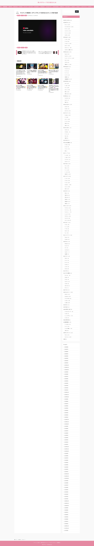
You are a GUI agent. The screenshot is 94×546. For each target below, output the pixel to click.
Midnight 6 (68, 66)
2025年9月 (66, 371)
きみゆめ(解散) (68, 142)
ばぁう (67, 45)
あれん (67, 258)
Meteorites (68, 51)
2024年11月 (66, 394)
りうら (67, 121)
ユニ (66, 232)
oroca (67, 245)
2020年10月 (66, 505)
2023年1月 (66, 444)
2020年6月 (66, 514)
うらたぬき (68, 324)
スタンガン (67, 159)
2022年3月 (66, 467)
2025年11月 (66, 367)
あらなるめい (68, 104)
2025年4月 (66, 383)
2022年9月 (66, 453)
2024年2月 (66, 414)
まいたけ (67, 218)
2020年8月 (66, 510)
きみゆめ (67, 140)
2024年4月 (66, 410)
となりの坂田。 (68, 328)
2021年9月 (66, 480)
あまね (67, 277)
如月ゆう (67, 174)
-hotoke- (67, 115)
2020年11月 (66, 503)
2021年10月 (66, 478)
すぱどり (67, 190)
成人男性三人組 (68, 309)
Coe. (67, 165)
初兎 (67, 123)
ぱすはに (67, 241)
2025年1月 (66, 390)
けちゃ (67, 28)
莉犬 (67, 188)
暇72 (67, 91)
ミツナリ (67, 74)
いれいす (67, 112)
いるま (67, 85)
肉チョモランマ (69, 332)
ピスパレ (67, 256)
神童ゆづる (67, 201)
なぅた (67, 262)
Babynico (67, 243)
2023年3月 (66, 439)
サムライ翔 (68, 298)
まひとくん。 (68, 47)
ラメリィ (67, 148)
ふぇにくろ (67, 214)
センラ (67, 326)
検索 (77, 11)
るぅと (67, 186)
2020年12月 (66, 501)
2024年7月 (66, 403)
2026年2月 (66, 360)
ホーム (35, 542)
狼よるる (67, 197)
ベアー (66, 72)
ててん (67, 133)
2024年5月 (66, 408)
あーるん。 (67, 275)
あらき (67, 106)
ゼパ (66, 247)
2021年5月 (66, 489)
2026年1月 (66, 362)
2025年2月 (66, 387)
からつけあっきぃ (69, 26)
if (66, 117)
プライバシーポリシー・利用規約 (54, 542)
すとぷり (68, 176)
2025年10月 (66, 369)
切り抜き (67, 307)
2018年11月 (66, 525)
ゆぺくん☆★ (68, 220)
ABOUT (39, 542)
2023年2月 (66, 442)
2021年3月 (66, 494)
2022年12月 (66, 446)
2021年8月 (66, 482)
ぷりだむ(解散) (68, 273)
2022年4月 (66, 464)
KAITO (67, 294)
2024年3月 (66, 412)
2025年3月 (66, 385)
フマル (67, 228)
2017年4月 (66, 530)
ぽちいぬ (67, 285)
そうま (67, 41)
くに (67, 169)
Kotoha (67, 239)
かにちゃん (68, 207)
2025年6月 (66, 378)
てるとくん (68, 43)
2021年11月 (66, 476)
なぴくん (67, 281)
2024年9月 (66, 399)
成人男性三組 (67, 319)
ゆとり (67, 100)
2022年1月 (66, 471)
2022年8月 (66, 455)
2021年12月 (66, 473)
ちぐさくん (68, 30)
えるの (67, 313)
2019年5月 (66, 523)
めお (66, 136)
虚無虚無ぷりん (68, 79)
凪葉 (66, 138)
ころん (67, 178)
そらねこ (67, 144)
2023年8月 (66, 428)
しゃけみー (67, 155)
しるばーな (67, 157)
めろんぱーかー (69, 292)
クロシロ (67, 68)
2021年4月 (66, 491)
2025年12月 (66, 365)
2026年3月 (66, 358)
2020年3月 (66, 516)
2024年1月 (66, 417)
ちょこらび (68, 205)
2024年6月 (66, 405)
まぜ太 (25, 15)
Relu (67, 167)
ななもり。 (68, 184)
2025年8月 (66, 374)
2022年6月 (66, 460)
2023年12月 (66, 419)
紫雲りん (67, 203)
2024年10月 (66, 396)
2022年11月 (66, 448)
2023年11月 (66, 421)
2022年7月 (66, 458)
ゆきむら (67, 304)
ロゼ (67, 60)
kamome (67, 296)
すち (67, 87)
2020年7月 (66, 512)
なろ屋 (67, 302)
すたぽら (67, 163)
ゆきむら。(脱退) (68, 49)
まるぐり (67, 161)
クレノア (67, 153)
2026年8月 (66, 347)
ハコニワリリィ (68, 235)
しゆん (67, 39)
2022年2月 (66, 469)
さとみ (67, 180)
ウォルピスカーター (69, 311)
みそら (67, 230)
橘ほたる (67, 195)
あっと (67, 24)
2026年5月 (66, 353)
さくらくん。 (68, 209)
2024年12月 (66, 392)
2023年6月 (66, 433)
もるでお (67, 98)
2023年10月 (66, 424)
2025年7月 (66, 376)
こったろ (67, 172)
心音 (67, 62)
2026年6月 (66, 351)
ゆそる (67, 268)
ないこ (67, 119)
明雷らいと (68, 64)
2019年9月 (66, 519)
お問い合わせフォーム (44, 542)
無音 (66, 102)
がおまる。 (67, 131)
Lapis (67, 54)
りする (67, 317)
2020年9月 (66, 507)
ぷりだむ (67, 270)
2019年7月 (66, 521)
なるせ (67, 108)
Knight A (67, 37)
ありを (67, 129)
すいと (67, 260)
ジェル (67, 182)
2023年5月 (66, 435)
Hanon (67, 237)
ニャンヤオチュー (69, 315)
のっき (67, 146)
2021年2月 (66, 496)
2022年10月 (66, 451)
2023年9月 (66, 426)
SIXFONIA (68, 81)
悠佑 (67, 125)
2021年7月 (66, 485)
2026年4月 (66, 356)
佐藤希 (67, 254)
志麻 (66, 330)
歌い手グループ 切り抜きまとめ (47, 2)
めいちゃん (68, 110)
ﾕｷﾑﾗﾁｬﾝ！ (67, 251)
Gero (67, 334)
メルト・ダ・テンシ (69, 58)
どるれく (67, 222)
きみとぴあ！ (68, 127)
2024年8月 (66, 401)
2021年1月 (66, 498)
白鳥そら (67, 199)
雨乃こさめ (68, 93)
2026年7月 (66, 349)
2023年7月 (66, 430)
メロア (67, 266)
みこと (67, 89)
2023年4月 (66, 437)
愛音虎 (67, 77)
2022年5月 (66, 462)
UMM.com (67, 96)
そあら (67, 279)
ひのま (66, 264)
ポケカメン (68, 216)
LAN (67, 83)
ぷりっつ (22, 15)
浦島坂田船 (68, 322)
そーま (67, 70)
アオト (67, 224)
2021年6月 (66, 487)
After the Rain (68, 20)
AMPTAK (19, 15)
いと (67, 226)
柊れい (67, 193)
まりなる (67, 249)
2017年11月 (66, 528)
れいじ (66, 287)
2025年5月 (66, 381)
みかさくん (68, 56)
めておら (67, 289)
